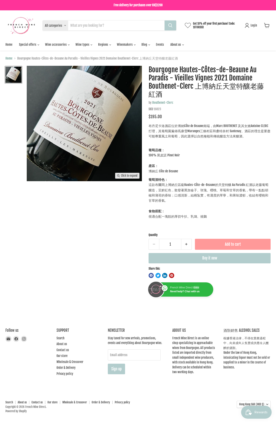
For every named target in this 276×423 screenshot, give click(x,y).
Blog (144, 44)
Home (9, 44)
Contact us (62, 350)
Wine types (82, 44)
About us (176, 44)
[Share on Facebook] (151, 275)
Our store (61, 356)
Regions (103, 44)
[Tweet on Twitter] (158, 275)
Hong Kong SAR (251, 404)
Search (60, 338)
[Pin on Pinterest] (171, 275)
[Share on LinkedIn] (164, 275)
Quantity (153, 235)
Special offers (28, 44)
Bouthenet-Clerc (162, 103)
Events (160, 44)
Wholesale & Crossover (69, 362)
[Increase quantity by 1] (186, 244)
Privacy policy (64, 374)
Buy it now (209, 258)
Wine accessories (56, 44)
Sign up (116, 369)
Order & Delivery (65, 368)
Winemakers (125, 44)
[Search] (170, 25)
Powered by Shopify (16, 411)
